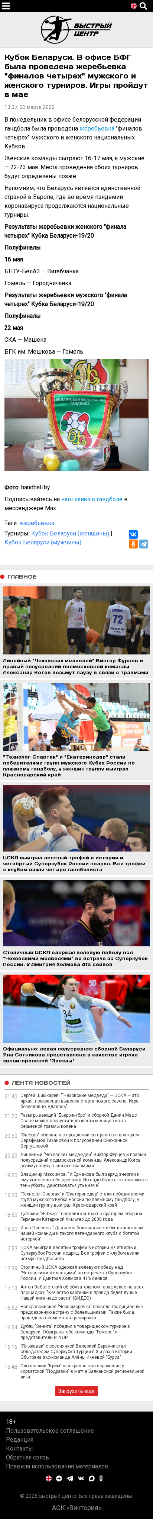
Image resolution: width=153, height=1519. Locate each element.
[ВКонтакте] (133, 534)
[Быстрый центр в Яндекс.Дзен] (59, 1478)
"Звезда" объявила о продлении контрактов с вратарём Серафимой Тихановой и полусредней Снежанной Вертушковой (79, 1140)
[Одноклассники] (133, 544)
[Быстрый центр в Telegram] (70, 1478)
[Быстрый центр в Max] (92, 1478)
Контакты (19, 1448)
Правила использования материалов (57, 1466)
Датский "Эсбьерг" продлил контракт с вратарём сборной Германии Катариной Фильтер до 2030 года (81, 1216)
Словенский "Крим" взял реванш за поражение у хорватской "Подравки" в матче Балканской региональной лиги (82, 1371)
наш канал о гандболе (92, 499)
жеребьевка (96, 128)
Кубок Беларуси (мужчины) (42, 542)
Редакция (19, 1439)
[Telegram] (143, 544)
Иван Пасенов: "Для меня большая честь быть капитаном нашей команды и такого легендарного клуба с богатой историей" (81, 1233)
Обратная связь (27, 1457)
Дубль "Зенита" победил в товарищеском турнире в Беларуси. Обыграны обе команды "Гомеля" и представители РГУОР (75, 1332)
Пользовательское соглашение (50, 1430)
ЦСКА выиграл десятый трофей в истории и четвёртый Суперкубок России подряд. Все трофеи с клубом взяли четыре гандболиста (80, 1253)
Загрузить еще (76, 1391)
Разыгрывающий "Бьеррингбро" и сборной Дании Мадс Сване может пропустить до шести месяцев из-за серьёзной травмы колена (78, 1121)
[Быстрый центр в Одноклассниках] (101, 1478)
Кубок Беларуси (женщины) (70, 533)
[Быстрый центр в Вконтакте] (81, 1478)
